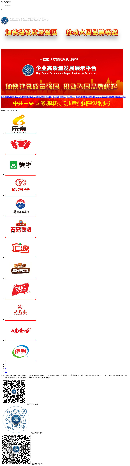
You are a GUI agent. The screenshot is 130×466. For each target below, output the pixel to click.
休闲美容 (79, 97)
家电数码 (49, 97)
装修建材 (21, 97)
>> (6, 372)
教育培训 (85, 97)
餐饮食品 (7, 97)
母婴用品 (28, 97)
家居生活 (14, 97)
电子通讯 (56, 97)
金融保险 (122, 97)
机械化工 (63, 97)
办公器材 (35, 97)
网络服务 (92, 97)
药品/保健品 (100, 97)
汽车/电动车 (71, 97)
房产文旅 (115, 97)
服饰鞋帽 (42, 97)
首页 (2, 97)
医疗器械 (108, 97)
